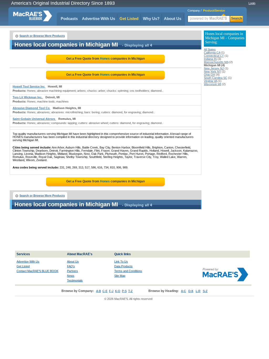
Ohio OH (209, 74)
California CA (212, 52)
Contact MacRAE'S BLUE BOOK (37, 271)
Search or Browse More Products (42, 35)
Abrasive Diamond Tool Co (31, 108)
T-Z (130, 291)
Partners (72, 271)
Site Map (119, 275)
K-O (117, 291)
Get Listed (129, 18)
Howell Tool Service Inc (29, 86)
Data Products (123, 266)
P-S (124, 291)
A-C (183, 291)
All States (210, 49)
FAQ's (71, 266)
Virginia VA (210, 81)
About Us (172, 18)
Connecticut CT (214, 55)
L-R (198, 291)
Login (252, 3)
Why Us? (151, 18)
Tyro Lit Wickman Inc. (28, 97)
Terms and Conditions (128, 271)
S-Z (205, 291)
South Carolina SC (215, 77)
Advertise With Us (98, 18)
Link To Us (121, 261)
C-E (104, 291)
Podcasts (69, 18)
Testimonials (75, 280)
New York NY (212, 71)
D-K (190, 291)
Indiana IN (210, 58)
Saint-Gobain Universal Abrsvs (34, 118)
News (70, 275)
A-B (98, 291)
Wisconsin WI (212, 84)
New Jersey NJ (214, 68)
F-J (111, 291)
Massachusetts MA (216, 62)
